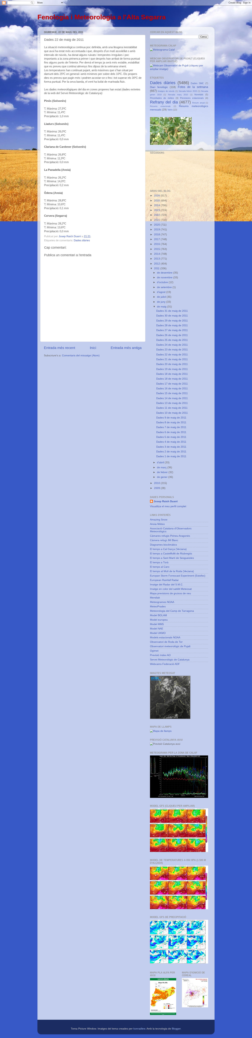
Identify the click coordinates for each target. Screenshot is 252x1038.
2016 (157, 244)
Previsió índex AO (160, 655)
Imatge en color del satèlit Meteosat (171, 589)
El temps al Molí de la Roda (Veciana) (172, 571)
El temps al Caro (159, 566)
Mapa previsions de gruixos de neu (170, 593)
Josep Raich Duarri (166, 501)
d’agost (161, 292)
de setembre (164, 287)
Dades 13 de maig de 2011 (172, 403)
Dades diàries (82, 240)
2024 (157, 205)
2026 (157, 195)
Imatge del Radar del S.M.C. (166, 584)
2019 (157, 229)
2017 (157, 239)
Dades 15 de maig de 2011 (172, 393)
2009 (157, 488)
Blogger (176, 1028)
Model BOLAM (158, 615)
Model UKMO (158, 633)
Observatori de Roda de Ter (166, 642)
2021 (157, 220)
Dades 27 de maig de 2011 (172, 330)
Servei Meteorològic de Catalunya (169, 659)
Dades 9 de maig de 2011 (171, 417)
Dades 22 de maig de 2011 (172, 354)
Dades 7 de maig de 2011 (171, 427)
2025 (157, 200)
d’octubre (163, 282)
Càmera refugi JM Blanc (164, 540)
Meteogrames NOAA (162, 602)
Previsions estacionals (192, 98)
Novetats (198, 94)
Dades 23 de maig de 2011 (172, 349)
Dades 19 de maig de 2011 (172, 369)
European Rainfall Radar (164, 580)
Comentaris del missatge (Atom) (81, 355)
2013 (157, 258)
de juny (161, 301)
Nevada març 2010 (178, 95)
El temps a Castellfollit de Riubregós (171, 553)
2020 (157, 224)
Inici (93, 348)
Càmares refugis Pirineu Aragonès (170, 535)
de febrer (162, 472)
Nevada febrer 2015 (188, 91)
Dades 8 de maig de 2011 (171, 422)
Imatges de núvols (166, 91)
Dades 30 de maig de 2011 (172, 315)
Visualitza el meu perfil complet (168, 506)
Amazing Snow (158, 519)
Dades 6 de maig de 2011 (171, 432)
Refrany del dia (164, 102)
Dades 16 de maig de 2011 (172, 388)
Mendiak (155, 597)
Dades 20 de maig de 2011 (172, 364)
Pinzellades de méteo (162, 98)
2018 (157, 234)
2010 (157, 483)
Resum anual (198, 103)
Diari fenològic (159, 87)
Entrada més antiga (126, 348)
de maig (162, 306)
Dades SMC (197, 83)
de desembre (165, 272)
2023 (157, 210)
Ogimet (154, 650)
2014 (157, 253)
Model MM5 (157, 624)
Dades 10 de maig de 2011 (172, 412)
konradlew (139, 1028)
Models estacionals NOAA (165, 637)
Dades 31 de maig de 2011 (172, 310)
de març (162, 467)
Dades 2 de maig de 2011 (171, 451)
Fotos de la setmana (193, 87)
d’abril (161, 462)
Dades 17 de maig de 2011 (172, 383)
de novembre (165, 277)
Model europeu (159, 619)
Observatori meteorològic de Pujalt (170, 646)
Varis (170, 109)
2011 (157, 268)
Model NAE (156, 628)
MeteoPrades (158, 606)
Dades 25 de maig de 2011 (172, 340)
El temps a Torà (159, 562)
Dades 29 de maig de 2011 (172, 320)
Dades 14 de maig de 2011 (172, 398)
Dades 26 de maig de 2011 (172, 335)
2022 (157, 215)
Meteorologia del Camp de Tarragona (172, 611)
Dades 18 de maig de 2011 (172, 374)
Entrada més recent (59, 348)
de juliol (162, 296)
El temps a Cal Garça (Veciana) (168, 549)
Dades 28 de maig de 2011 (172, 325)
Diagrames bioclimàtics (163, 544)
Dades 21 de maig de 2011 (172, 359)
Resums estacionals (160, 106)
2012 (157, 263)
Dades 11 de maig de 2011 (172, 407)
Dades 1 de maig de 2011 (171, 456)
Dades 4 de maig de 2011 (171, 441)
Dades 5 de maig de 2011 (171, 437)
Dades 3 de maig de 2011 (171, 446)
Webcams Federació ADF (165, 664)
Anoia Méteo (157, 524)
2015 (157, 249)
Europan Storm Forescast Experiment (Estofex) (177, 575)
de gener (162, 477)
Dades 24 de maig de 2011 (172, 344)
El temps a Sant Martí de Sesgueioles (172, 558)
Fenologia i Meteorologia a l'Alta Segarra (101, 17)
